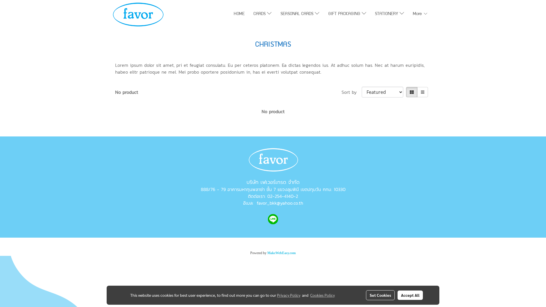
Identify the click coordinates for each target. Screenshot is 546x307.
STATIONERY (387, 14)
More (418, 14)
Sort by (352, 92)
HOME (239, 14)
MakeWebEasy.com (281, 253)
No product (126, 92)
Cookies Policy (322, 295)
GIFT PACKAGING (345, 14)
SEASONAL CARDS (297, 14)
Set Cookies (380, 295)
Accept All (410, 295)
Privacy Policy (288, 295)
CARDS (260, 14)
